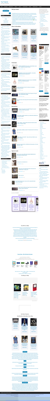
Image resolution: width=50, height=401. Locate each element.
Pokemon (41, 145)
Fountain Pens (42, 134)
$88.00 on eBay (25, 347)
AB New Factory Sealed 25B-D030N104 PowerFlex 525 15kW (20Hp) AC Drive (25, 231)
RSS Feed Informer (29, 240)
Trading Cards (35, 6)
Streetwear (13, 373)
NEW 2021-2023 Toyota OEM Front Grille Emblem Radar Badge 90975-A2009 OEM (25, 229)
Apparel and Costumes (43, 123)
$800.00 (21, 190)
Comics (30, 6)
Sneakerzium (29, 373)
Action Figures (25, 6)
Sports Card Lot (21, 175)
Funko (16, 6)
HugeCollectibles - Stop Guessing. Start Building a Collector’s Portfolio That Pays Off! (5, 96)
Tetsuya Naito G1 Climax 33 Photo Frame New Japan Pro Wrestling (5, 140)
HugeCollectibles (25, 272)
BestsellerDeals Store (19, 387)
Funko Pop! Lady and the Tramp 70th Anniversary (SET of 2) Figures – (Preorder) (23, 17)
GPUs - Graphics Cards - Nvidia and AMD (32, 387)
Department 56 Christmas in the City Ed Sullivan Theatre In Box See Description (5, 57)
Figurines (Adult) (29, 359)
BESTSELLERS (25, 351)
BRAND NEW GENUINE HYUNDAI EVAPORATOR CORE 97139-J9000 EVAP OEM (25, 230)
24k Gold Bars (28, 354)
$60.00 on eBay (31, 209)
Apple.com (29, 273)
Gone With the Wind (43, 137)
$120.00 (20, 125)
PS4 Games (17, 365)
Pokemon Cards (14, 358)
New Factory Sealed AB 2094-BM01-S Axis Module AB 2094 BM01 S (25, 238)
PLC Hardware (30, 381)
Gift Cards (23, 362)
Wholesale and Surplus (31, 383)
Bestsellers (10, 6)
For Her (29, 362)
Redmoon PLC (36, 380)
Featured (18, 362)
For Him (36, 362)
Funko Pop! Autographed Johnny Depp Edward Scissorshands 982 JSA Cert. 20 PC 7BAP (5, 89)
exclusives (41, 132)
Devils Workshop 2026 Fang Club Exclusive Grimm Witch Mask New (5, 143)
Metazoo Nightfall (28, 358)
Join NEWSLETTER (42, 25)
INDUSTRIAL (25, 375)
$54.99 (21, 96)
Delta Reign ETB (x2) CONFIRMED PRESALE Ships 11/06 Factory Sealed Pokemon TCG (17, 294)
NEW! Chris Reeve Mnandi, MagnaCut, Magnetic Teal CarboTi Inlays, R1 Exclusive (23, 24)
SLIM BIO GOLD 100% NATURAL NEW (25, 228)
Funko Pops (36, 357)
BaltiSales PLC (32, 380)
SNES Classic (32, 365)
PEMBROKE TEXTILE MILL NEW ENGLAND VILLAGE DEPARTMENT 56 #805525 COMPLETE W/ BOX (5, 65)
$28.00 (20, 102)
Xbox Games (24, 365)
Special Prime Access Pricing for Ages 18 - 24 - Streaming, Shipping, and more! (5, 117)
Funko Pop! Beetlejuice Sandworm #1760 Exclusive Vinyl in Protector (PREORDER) (23, 18)
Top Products (17, 356)
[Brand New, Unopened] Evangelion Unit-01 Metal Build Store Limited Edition (5, 155)
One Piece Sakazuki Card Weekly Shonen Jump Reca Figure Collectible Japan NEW (34, 37)
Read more (46, 93)
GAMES (25, 364)
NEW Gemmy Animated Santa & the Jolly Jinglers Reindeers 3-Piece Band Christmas (5, 137)
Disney (41, 130)
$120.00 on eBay (33, 331)
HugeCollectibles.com (5, 93)
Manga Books (22, 359)
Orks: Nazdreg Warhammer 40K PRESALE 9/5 (25, 293)
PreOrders (5, 6)
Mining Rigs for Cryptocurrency (16, 388)
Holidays (41, 140)
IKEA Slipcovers (35, 389)
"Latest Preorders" (20, 240)
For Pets (28, 363)
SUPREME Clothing (27, 374)
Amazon (22, 271)
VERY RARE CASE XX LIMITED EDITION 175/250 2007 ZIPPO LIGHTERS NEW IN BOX (5, 149)
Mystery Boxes (26, 357)
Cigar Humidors (20, 363)
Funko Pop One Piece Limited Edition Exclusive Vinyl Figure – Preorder (22, 15)
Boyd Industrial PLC (21, 381)
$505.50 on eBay (24, 39)
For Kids (26, 363)
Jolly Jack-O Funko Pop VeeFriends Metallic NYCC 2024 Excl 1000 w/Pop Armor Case (24, 23)
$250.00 (21, 177)
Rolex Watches (28, 390)
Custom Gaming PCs (17, 357)
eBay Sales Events (17, 271)
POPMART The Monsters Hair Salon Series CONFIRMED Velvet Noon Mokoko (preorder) (31, 206)
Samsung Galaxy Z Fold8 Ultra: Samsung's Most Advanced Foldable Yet (5, 99)
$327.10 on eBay (25, 57)
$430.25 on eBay (24, 331)
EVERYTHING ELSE (25, 382)
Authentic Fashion (33, 373)
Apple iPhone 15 (28, 368)
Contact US (41, 26)
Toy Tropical (4, 2)
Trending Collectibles (4, 163)
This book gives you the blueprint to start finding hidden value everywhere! (6, 122)
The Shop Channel (21, 273)
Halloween (41, 138)
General (41, 136)
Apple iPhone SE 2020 (33, 368)
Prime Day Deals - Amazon (18, 383)
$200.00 (20, 163)
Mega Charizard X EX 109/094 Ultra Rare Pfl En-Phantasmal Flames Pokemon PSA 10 (6, 102)
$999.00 (20, 147)
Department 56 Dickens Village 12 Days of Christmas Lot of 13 (44, 109)
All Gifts (30, 363)
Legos (20, 6)
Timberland (20, 374)
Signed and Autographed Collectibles (21, 354)
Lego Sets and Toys (23, 358)
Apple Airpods (16, 368)
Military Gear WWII (16, 389)
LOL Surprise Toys (42, 142)
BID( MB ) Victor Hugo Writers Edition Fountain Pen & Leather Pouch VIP (5, 51)
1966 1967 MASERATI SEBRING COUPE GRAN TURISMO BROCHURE (5, 41)
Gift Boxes (26, 362)
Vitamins (32, 355)
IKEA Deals (31, 389)
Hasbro (41, 139)
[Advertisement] (34, 3)
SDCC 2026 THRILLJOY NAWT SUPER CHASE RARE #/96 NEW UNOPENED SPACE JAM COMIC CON (6, 146)
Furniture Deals (27, 389)
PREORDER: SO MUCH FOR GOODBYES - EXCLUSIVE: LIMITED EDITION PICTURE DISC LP (23, 206)
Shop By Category (4, 162)
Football (41, 133)
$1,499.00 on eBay (16, 209)
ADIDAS (37, 373)
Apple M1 (13, 368)
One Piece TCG (18, 358)
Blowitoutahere (24, 387)
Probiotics (34, 355)
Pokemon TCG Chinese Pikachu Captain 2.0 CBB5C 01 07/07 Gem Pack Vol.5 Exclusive (24, 14)
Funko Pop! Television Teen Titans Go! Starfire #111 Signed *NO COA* (5, 77)
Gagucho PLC (25, 381)
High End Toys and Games (29, 356)
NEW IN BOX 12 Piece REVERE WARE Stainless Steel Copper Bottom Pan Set (5, 134)
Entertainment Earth (32, 271)
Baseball (41, 125)
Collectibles (21, 355)
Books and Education (43, 128)
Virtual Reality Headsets (22, 356)
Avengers (41, 124)
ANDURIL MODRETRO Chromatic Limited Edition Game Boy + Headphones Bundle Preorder (16, 206)
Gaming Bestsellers (4, 161)
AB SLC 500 (16, 380)
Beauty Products (28, 355)
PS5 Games (20, 365)
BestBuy (24, 271)
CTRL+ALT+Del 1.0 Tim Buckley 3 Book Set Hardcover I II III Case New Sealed (6, 128)
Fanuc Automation (20, 380)
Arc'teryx (23, 374)
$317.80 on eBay (16, 40)
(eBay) (26, 295)
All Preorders (41, 24)
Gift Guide (20, 362)
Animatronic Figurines (31, 357)
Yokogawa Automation (27, 380)
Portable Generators (22, 389)
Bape (33, 374)
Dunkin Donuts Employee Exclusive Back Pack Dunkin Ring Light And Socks (5, 46)
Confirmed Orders (24, 373)
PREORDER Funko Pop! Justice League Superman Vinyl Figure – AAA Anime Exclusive (24, 13)
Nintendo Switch (28, 365)
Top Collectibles (4, 24)
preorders (41, 146)
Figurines (25, 359)
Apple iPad (19, 368)
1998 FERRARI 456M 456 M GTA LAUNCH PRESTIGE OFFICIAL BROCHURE (6, 37)
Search (40, 6)
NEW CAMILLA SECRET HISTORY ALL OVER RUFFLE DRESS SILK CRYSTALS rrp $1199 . (24, 328)
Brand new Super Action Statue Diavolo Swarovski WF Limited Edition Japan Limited (33, 55)
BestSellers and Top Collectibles (6, 160)
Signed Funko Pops (5, 71)
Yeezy (34, 374)
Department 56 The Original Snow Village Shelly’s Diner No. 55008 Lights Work (5, 60)
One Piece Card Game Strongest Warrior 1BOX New (15, 54)
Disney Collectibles (34, 358)
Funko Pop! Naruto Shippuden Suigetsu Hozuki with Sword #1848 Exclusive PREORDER (24, 16)
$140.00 (21, 171)
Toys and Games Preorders (16, 355)
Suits (23, 363)
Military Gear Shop (31, 388)
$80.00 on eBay (16, 328)
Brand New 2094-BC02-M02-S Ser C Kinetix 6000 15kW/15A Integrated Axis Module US (25, 227)
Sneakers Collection (4, 165)
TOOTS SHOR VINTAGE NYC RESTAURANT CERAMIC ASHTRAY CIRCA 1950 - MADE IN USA (5, 31)
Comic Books (3, 164)
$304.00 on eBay (15, 56)
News (40, 44)
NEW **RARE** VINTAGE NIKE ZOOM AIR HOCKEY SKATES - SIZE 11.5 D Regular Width (34, 328)
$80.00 (21, 111)
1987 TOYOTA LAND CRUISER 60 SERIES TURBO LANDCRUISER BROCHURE (6, 34)
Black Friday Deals (25, 383)
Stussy (31, 374)
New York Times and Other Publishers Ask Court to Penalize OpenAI (47, 77)
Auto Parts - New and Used (34, 354)
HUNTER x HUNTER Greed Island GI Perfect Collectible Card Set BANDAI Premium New (6, 152)
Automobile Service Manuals (20, 390)
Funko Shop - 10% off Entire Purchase (24, 254)
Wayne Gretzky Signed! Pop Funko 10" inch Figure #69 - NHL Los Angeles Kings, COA (6, 82)
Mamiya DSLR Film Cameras (25, 388)
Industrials (41, 141)
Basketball (41, 126)
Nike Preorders (16, 374)
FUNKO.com (26, 273)
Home (1, 6)
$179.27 (20, 132)
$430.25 (20, 118)
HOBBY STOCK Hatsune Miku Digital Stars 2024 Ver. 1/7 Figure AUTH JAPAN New (16, 37)
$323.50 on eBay (33, 40)
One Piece (41, 144)
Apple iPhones (24, 368)
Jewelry (25, 390)
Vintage (25, 355)
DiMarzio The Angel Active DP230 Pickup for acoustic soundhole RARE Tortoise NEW (15, 325)
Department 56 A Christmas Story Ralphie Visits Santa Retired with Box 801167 (5, 68)
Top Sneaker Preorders (18, 373)
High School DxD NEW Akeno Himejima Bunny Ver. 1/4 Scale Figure (5, 131)
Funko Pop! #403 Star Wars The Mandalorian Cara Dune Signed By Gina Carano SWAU (5, 74)
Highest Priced (14, 354)
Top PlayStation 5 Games (5, 166)
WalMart (27, 271)
